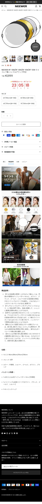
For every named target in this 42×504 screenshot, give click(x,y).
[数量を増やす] (11, 116)
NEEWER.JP (9, 495)
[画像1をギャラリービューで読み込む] (21, 33)
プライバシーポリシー (14, 489)
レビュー (24, 162)
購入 (4, 162)
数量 (3, 112)
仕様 (18, 162)
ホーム (3, 10)
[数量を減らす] (3, 116)
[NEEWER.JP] (21, 6)
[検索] (6, 6)
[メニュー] (2, 6)
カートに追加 (21, 124)
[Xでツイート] (5, 65)
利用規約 (4, 489)
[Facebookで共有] (8, 65)
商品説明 (11, 162)
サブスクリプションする (21, 472)
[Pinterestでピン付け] (10, 65)
